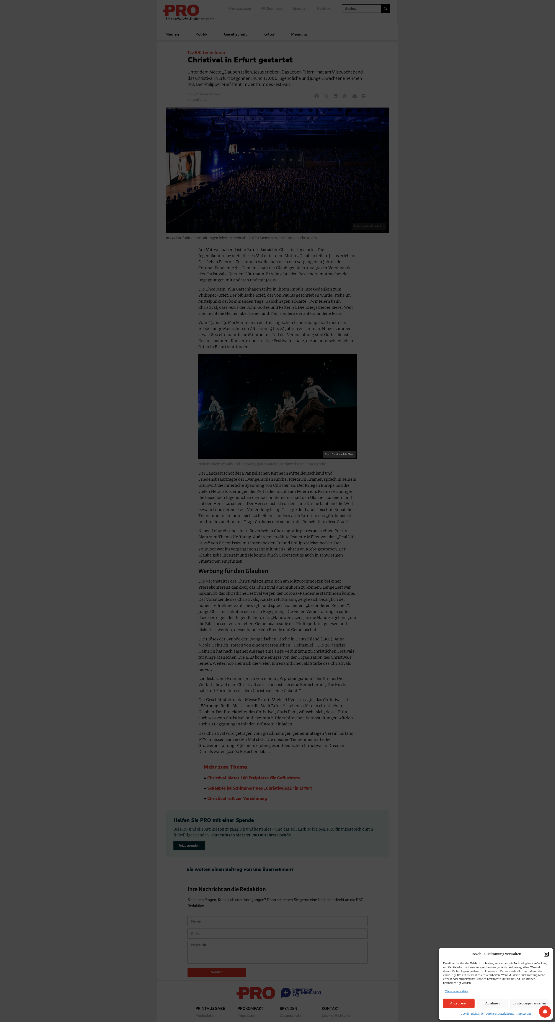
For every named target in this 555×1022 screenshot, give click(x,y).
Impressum (523, 1013)
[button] (546, 954)
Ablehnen (492, 1003)
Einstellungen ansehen (529, 1003)
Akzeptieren (459, 1003)
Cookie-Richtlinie (472, 1013)
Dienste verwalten (456, 991)
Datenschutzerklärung (500, 1013)
